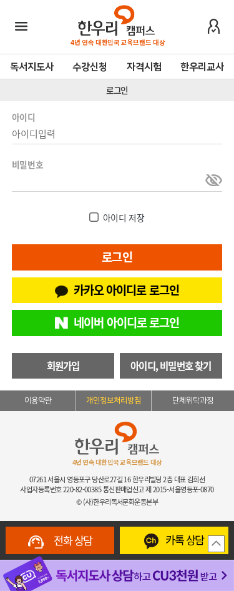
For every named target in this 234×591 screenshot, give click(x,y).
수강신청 (89, 67)
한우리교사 (202, 67)
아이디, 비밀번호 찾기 (171, 366)
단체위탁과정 (192, 400)
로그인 (117, 257)
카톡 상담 (183, 540)
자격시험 (144, 67)
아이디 (24, 117)
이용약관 (38, 400)
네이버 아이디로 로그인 (126, 322)
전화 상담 (72, 540)
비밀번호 (28, 164)
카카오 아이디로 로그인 (126, 290)
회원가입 (63, 366)
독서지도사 (32, 67)
